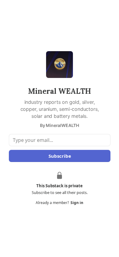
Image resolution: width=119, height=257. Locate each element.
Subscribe (59, 156)
